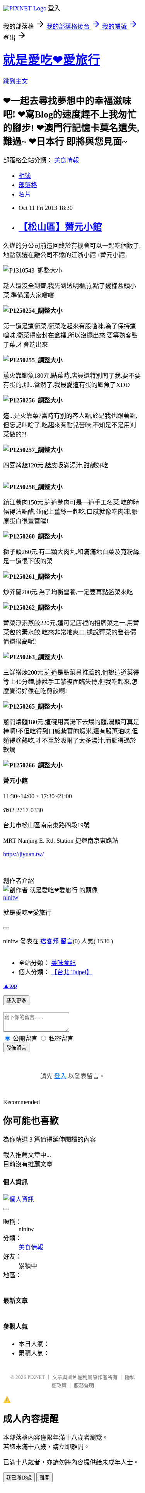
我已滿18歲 (19, 1478)
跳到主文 (15, 81)
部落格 (28, 185)
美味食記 (63, 963)
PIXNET (36, 1377)
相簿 (25, 175)
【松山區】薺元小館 (60, 227)
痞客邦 (49, 941)
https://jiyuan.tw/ (23, 854)
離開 (44, 1478)
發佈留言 (16, 1048)
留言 (66, 941)
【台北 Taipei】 (71, 972)
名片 (25, 194)
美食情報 (66, 160)
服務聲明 (84, 1385)
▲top (10, 985)
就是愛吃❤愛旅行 (51, 60)
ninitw (11, 897)
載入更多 (16, 1001)
